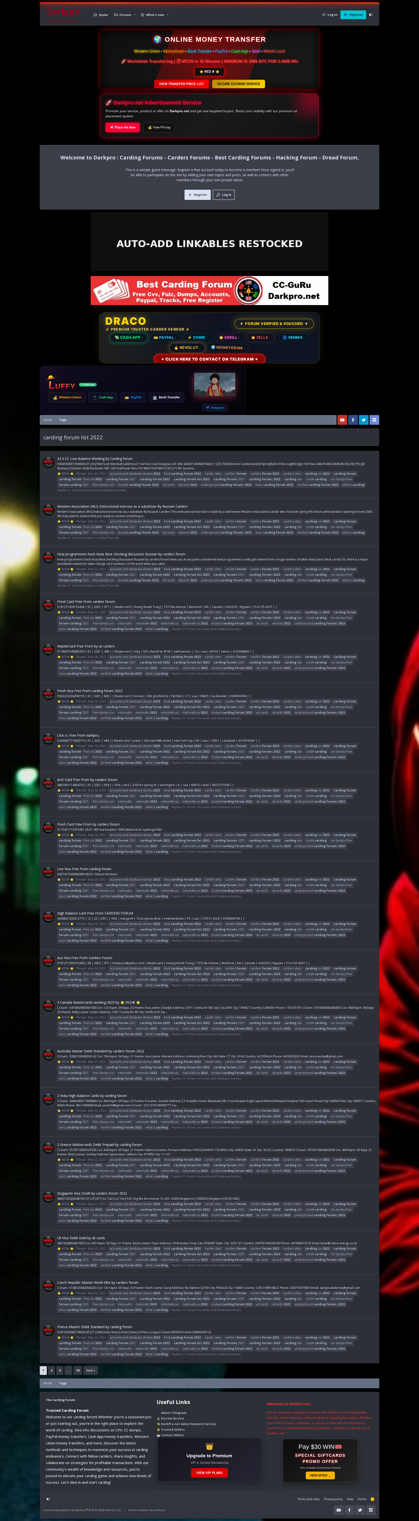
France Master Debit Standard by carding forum (94, 1326)
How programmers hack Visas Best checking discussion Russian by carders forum (121, 554)
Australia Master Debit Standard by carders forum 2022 (100, 1051)
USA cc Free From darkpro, (78, 735)
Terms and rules (308, 1499)
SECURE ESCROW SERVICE (238, 84)
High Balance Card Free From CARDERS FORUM (95, 913)
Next (89, 1370)
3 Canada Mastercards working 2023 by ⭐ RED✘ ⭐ (98, 1002)
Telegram (217, 408)
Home (103, 15)
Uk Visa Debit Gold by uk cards (81, 1238)
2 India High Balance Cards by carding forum (92, 1095)
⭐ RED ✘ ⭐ (209, 71)
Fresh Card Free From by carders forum (88, 824)
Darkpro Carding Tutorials (101, 538)
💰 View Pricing (159, 127)
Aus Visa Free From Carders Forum (84, 957)
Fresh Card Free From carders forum (86, 601)
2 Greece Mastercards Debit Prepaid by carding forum (99, 1144)
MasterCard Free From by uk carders (86, 646)
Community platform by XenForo (82, 1510)
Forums (125, 15)
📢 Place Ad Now (123, 127)
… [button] (68, 1370)
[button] (134, 14)
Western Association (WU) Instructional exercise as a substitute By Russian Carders (122, 506)
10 (78, 1370)
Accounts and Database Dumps (104, 490)
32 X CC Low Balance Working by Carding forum (95, 458)
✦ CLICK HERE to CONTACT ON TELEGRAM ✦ (209, 358)
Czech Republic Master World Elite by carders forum (97, 1282)
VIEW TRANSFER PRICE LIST (181, 84)
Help (350, 1499)
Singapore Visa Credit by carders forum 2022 (92, 1193)
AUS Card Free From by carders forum (87, 779)
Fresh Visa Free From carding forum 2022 (89, 690)
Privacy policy (333, 1499)
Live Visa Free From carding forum (84, 869)
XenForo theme (139, 1510)
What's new (155, 15)
